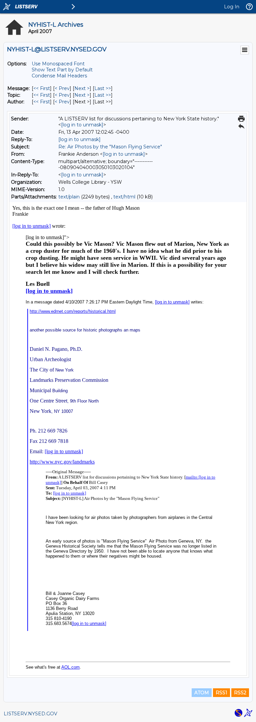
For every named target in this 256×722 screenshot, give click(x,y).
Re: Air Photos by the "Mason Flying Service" (110, 147)
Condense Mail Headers (59, 76)
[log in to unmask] (82, 125)
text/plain (69, 197)
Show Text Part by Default (62, 70)
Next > (82, 88)
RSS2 (240, 693)
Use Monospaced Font (58, 64)
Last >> (102, 88)
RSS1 (221, 693)
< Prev (62, 88)
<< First (41, 88)
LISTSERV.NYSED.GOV (30, 714)
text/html (124, 197)
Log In (231, 7)
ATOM (201, 693)
